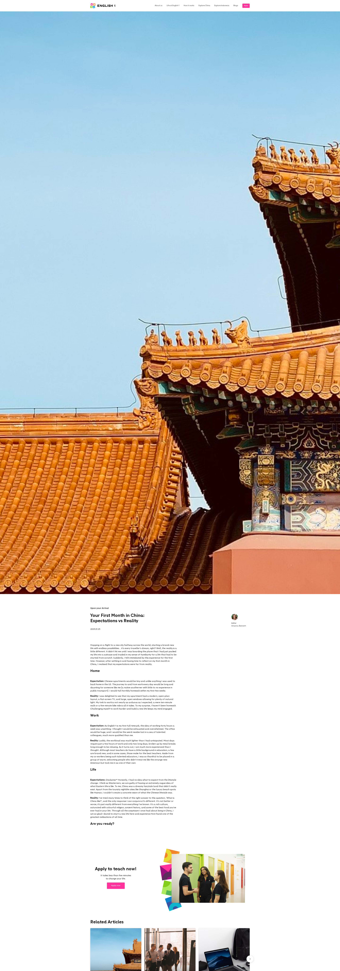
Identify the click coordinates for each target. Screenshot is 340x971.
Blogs (235, 6)
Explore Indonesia (221, 6)
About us (158, 6)
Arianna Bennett (238, 626)
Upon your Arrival (99, 608)
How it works (189, 6)
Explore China (204, 6)
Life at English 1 (173, 6)
